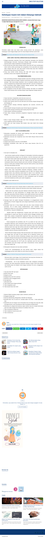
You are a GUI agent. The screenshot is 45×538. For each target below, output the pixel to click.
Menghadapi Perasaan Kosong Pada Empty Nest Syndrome (20, 183)
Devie (8, 322)
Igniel (42, 536)
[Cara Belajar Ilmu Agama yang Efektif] (4, 347)
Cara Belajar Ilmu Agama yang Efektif (14, 346)
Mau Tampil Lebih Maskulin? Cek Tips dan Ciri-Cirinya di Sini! (20, 54)
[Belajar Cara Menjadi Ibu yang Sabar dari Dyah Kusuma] (12, 517)
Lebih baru (5, 332)
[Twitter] (28, 328)
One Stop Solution (36, 1)
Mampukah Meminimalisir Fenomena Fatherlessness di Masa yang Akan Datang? (24, 127)
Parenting (4, 317)
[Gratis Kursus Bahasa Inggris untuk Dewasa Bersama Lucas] (4, 353)
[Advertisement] (22, 458)
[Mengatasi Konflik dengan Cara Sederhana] (25, 347)
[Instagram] (40, 533)
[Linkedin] (34, 328)
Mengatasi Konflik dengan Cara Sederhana (35, 346)
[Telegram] (22, 328)
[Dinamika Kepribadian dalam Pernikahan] (12, 503)
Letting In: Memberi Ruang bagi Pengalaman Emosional (19, 254)
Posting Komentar (27, 17)
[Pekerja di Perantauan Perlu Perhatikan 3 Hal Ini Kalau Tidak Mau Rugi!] (33, 503)
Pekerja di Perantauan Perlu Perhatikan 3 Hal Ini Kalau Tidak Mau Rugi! (33, 506)
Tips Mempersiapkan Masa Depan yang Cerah (34, 341)
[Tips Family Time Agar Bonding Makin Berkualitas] (33, 517)
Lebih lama (40, 332)
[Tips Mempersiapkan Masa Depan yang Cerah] (25, 341)
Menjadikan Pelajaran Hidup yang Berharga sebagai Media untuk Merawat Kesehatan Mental (35, 353)
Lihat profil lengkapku (23, 406)
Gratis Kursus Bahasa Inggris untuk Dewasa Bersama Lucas (13, 352)
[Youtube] (42, 533)
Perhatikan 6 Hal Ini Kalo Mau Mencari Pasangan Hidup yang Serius (14, 342)
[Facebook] (35, 533)
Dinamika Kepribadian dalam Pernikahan (11, 505)
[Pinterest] (40, 328)
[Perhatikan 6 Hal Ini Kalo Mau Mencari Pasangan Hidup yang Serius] (4, 341)
